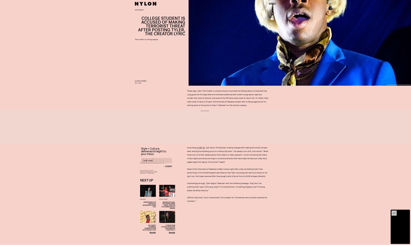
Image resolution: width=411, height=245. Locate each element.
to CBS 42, (200, 147)
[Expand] (393, 211)
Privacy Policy (150, 172)
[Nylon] (145, 3)
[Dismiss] (407, 211)
